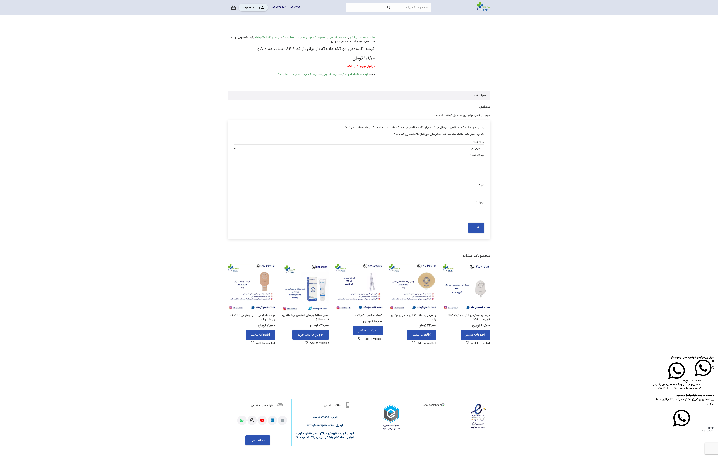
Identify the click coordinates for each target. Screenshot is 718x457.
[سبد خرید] (233, 7)
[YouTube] (262, 420)
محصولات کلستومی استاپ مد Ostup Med (304, 37)
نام (481, 185)
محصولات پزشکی (359, 37)
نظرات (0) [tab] (480, 95)
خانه (372, 37)
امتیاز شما (478, 142)
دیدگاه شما (477, 155)
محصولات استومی (338, 37)
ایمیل (479, 202)
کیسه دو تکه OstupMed (267, 37)
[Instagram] (252, 420)
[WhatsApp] (242, 420)
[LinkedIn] (272, 420)
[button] (478, 343)
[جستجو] (388, 7)
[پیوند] (483, 7)
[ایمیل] (282, 420)
